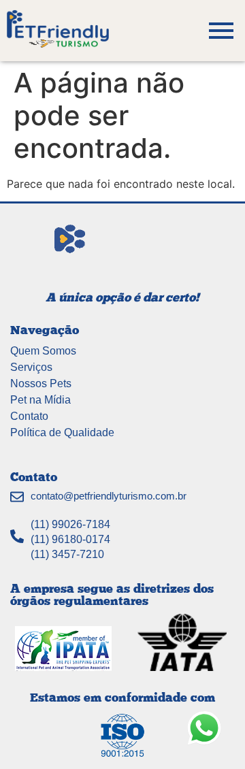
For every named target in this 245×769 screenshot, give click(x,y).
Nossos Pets (40, 383)
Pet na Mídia (40, 400)
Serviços (31, 367)
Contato (29, 416)
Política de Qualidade (62, 432)
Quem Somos (43, 351)
